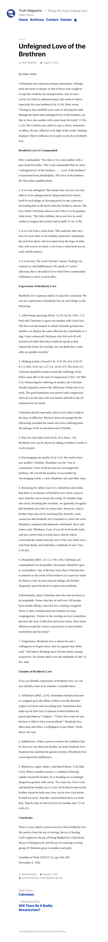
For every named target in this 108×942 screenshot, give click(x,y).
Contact (52, 20)
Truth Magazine (30, 11)
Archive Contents (30, 878)
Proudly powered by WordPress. (50, 931)
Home (23, 20)
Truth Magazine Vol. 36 (51, 878)
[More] (75, 20)
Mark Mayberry (29, 62)
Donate (66, 20)
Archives (37, 20)
